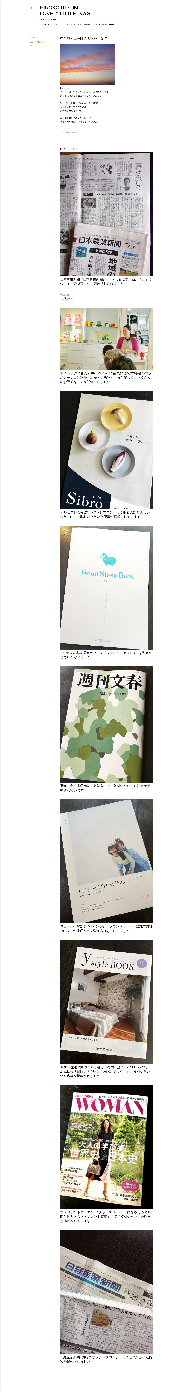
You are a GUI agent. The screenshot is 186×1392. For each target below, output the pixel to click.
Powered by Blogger (95, 1379)
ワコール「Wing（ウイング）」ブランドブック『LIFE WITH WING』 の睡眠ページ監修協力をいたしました (106, 928)
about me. (53, 24)
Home (43, 24)
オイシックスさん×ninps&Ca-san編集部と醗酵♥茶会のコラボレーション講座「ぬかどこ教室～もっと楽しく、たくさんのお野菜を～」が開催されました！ (106, 377)
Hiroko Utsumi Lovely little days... (67, 10)
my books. (66, 24)
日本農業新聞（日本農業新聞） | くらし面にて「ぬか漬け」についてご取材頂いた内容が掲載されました (106, 281)
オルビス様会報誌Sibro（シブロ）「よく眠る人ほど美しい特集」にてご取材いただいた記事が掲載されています (105, 514)
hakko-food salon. (94, 24)
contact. (111, 24)
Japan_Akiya (36, 42)
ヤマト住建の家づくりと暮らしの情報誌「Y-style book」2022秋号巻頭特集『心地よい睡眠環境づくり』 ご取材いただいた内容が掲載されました (105, 1071)
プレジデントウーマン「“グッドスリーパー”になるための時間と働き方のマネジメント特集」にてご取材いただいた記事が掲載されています (105, 1216)
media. (77, 24)
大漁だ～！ (68, 298)
